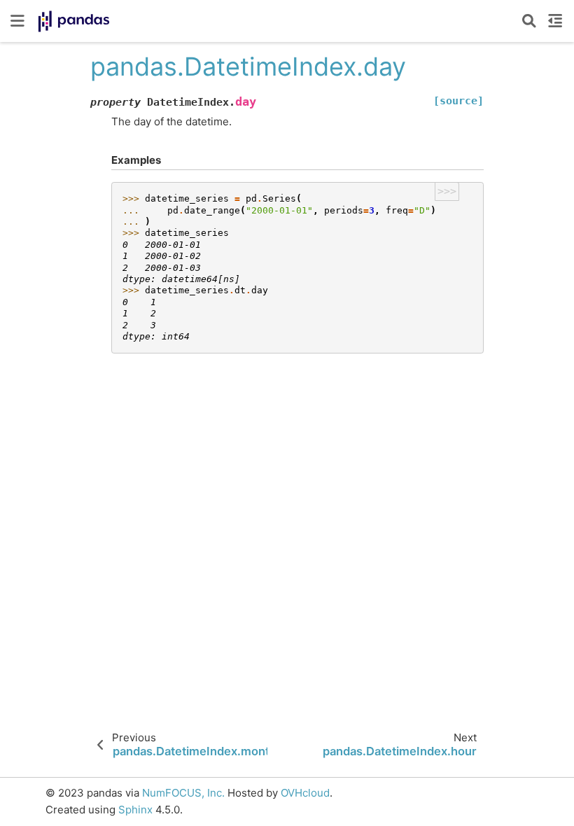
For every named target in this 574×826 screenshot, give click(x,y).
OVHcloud (305, 792)
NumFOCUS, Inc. (183, 792)
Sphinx (135, 809)
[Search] (529, 21)
